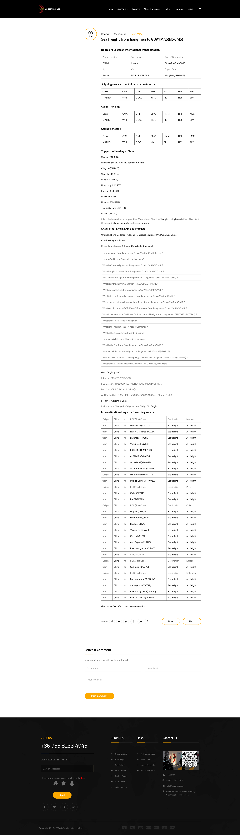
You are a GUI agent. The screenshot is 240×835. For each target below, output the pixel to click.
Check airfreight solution (113, 240)
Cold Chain (120, 781)
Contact (179, 9)
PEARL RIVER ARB (140, 75)
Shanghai (164, 219)
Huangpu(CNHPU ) (110, 202)
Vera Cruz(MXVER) (139, 443)
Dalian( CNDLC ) (109, 213)
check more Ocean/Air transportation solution (123, 606)
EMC (153, 91)
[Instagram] (64, 807)
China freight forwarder (143, 246)
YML (153, 97)
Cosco (105, 91)
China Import (121, 754)
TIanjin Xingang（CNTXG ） (114, 208)
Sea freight (173, 425)
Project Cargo (121, 776)
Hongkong (146, 223)
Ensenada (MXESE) (139, 437)
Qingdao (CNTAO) (110, 168)
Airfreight (152, 406)
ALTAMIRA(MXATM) (140, 456)
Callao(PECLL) (137, 493)
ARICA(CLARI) (137, 554)
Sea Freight (120, 765)
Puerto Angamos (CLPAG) (142, 548)
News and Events (152, 9)
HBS (180, 97)
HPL (180, 91)
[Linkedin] (74, 807)
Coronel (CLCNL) (138, 536)
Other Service (121, 787)
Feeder (105, 75)
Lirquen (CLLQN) (138, 511)
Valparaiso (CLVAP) (139, 530)
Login (190, 9)
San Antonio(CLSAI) (139, 517)
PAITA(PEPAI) (137, 499)
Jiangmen (135, 63)
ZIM (192, 97)
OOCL (139, 97)
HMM (167, 91)
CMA (125, 91)
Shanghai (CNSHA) (110, 174)
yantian (123, 223)
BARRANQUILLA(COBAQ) (143, 591)
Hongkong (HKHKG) (175, 75)
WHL (124, 97)
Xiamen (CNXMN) (110, 157)
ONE (138, 91)
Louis (106, 33)
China (131, 84)
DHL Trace (145, 759)
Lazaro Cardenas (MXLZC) (142, 431)
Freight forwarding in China (114, 400)
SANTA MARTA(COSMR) (142, 597)
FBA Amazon (120, 770)
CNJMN (106, 63)
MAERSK (106, 97)
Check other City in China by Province (123, 229)
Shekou (114, 223)
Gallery (168, 9)
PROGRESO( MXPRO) (141, 450)
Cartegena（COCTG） (141, 585)
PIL (165, 97)
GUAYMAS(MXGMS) (175, 63)
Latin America (147, 84)
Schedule (122, 9)
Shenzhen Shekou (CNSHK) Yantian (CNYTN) (122, 162)
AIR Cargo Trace (148, 754)
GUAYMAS (137, 33)
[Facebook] (44, 807)
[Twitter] (54, 807)
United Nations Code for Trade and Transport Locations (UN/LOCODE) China (139, 234)
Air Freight (120, 759)
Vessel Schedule (148, 765)
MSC (192, 91)
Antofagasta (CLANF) (140, 542)
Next (192, 621)
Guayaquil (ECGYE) (139, 566)
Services (136, 9)
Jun (90, 34)
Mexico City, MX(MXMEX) (142, 480)
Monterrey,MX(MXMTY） (142, 474)
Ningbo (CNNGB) (109, 179)
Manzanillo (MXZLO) (140, 425)
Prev (170, 621)
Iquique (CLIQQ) (138, 523)
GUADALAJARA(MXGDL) (143, 468)
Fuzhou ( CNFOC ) (110, 191)
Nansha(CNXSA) (109, 196)
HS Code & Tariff (148, 770)
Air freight (191, 425)
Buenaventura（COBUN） (143, 579)
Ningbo (174, 219)
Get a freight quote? (110, 372)
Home (110, 9)
